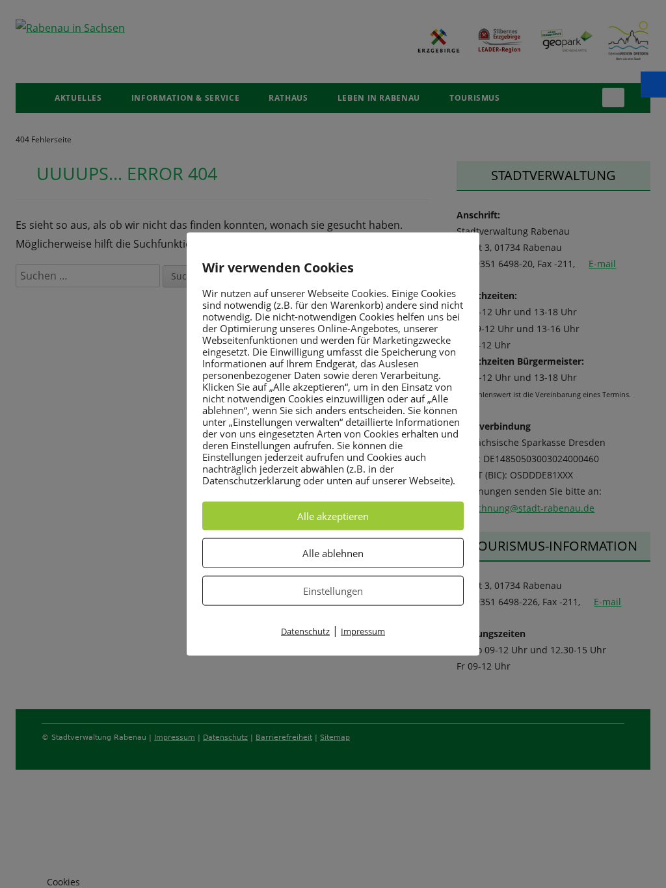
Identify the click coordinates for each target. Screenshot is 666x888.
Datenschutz (305, 631)
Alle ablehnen (333, 553)
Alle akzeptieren (333, 516)
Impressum (363, 631)
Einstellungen (333, 590)
